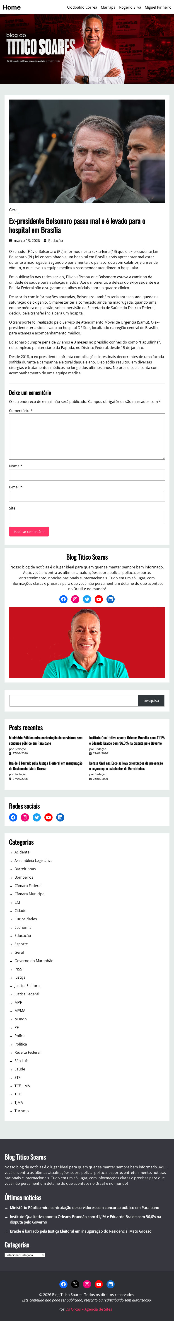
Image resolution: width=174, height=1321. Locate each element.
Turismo (21, 1110)
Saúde (19, 1069)
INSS (18, 969)
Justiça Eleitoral (27, 985)
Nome (15, 465)
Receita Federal (27, 1052)
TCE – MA (22, 1085)
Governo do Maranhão (33, 960)
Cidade (20, 910)
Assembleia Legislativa (33, 860)
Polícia (20, 1035)
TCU (18, 1094)
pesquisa (151, 700)
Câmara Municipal (29, 893)
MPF (18, 1002)
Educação (22, 935)
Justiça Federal (26, 994)
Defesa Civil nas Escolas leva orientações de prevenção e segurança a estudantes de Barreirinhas (126, 765)
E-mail (15, 487)
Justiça (20, 977)
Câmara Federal (27, 885)
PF (16, 1027)
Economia (22, 927)
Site (12, 508)
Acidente (21, 852)
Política (20, 1044)
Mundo (20, 1018)
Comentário (20, 410)
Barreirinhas (25, 868)
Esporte (21, 943)
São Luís (21, 1060)
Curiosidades (25, 918)
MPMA (19, 1010)
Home (11, 7)
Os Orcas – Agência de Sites (88, 1309)
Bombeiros (23, 877)
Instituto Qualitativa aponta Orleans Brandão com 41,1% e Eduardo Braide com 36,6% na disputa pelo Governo (127, 740)
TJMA (18, 1102)
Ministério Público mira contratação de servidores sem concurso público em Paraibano (45, 740)
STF (17, 1077)
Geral (13, 209)
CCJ (17, 902)
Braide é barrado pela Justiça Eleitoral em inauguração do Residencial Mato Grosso (45, 765)
